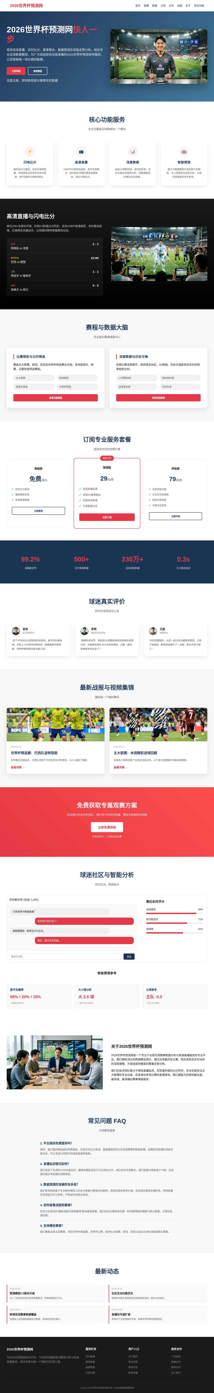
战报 (179, 5)
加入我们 (176, 1372)
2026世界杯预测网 (26, 5)
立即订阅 (107, 517)
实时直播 (90, 1356)
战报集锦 (90, 1367)
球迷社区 (133, 1367)
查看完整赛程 (55, 398)
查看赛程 (37, 71)
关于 (188, 5)
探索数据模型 (158, 398)
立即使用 (38, 511)
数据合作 (176, 1361)
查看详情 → (18, 767)
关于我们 (133, 1356)
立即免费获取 (107, 827)
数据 (154, 5)
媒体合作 (176, 1367)
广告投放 (176, 1356)
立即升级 (175, 516)
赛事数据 (90, 1361)
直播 (146, 5)
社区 (171, 5)
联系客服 (133, 1372)
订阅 (163, 5)
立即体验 (16, 71)
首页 (137, 5)
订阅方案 (90, 1372)
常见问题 (199, 5)
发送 (129, 956)
